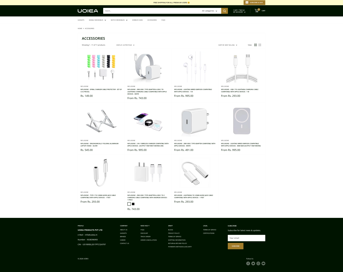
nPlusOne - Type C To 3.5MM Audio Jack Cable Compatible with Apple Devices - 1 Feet (98, 196)
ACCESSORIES (152, 20)
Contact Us (124, 243)
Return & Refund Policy (177, 243)
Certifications (208, 233)
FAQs (163, 20)
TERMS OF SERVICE (174, 237)
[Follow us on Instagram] (258, 263)
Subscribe (235, 246)
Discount (144, 233)
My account (238, 12)
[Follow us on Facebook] (248, 263)
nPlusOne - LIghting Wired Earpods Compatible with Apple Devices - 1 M (193, 90)
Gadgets (123, 233)
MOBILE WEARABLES (96, 20)
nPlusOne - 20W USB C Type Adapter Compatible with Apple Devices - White (194, 144)
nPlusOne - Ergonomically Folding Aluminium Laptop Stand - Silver (99, 144)
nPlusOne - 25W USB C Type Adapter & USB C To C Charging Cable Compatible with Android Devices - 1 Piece (147, 197)
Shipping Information (176, 240)
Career (122, 240)
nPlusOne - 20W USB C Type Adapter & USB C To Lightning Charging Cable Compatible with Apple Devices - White (147, 91)
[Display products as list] (260, 45)
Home (80, 28)
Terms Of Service (209, 230)
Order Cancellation (149, 240)
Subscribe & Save (256, 2)
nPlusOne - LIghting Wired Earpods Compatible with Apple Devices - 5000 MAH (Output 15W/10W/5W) (241, 144)
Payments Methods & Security (180, 247)
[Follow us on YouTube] (263, 263)
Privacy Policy (174, 233)
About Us (123, 230)
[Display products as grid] (255, 45)
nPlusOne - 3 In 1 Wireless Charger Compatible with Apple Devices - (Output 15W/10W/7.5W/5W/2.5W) (148, 144)
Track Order (145, 237)
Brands (123, 237)
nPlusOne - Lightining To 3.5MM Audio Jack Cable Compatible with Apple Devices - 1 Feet (193, 196)
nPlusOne (84, 86)
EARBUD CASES (137, 20)
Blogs (170, 230)
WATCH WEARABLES (118, 20)
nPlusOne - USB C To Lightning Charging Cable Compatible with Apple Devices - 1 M (239, 90)
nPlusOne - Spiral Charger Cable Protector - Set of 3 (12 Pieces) (101, 90)
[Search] (224, 11)
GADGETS (81, 20)
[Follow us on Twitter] (253, 263)
